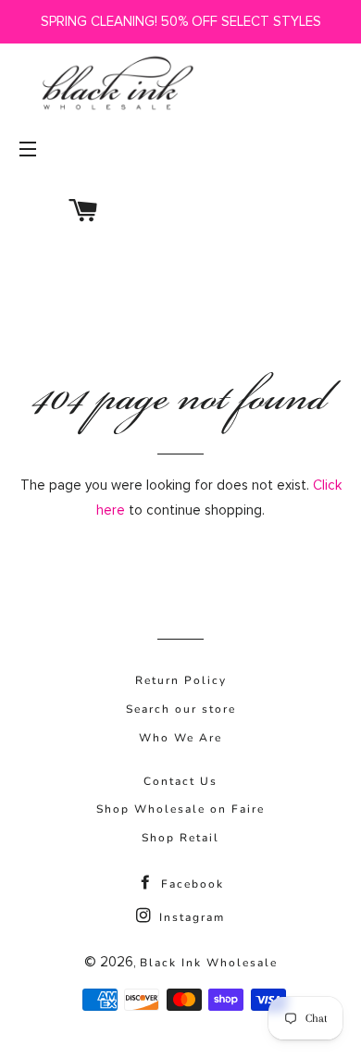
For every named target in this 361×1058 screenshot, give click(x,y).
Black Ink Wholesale (209, 962)
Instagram (190, 917)
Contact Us (180, 781)
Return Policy (181, 680)
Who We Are (180, 737)
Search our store (181, 709)
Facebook (190, 884)
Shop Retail (180, 837)
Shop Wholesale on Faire (180, 809)
